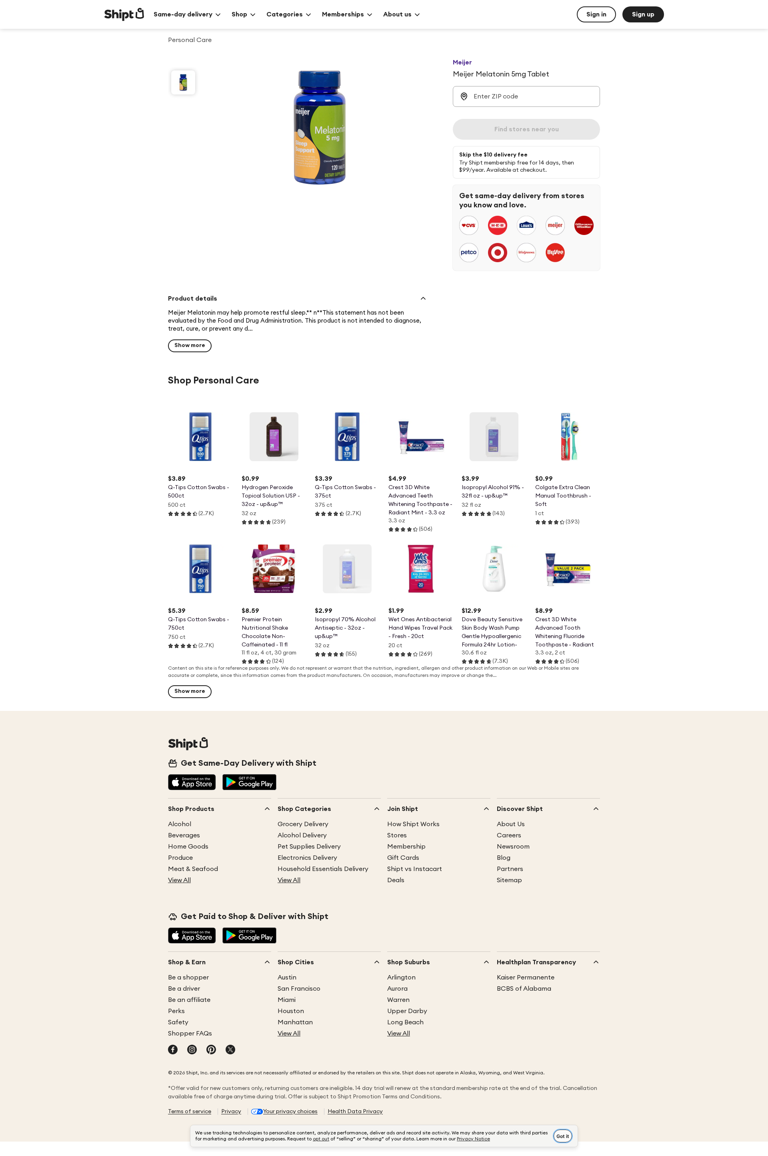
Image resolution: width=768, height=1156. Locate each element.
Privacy (231, 1111)
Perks (176, 1011)
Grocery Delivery (303, 824)
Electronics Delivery (307, 858)
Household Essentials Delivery (323, 869)
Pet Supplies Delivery (309, 846)
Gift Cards (403, 858)
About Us (511, 824)
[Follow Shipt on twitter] (230, 1050)
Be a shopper (188, 977)
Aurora (397, 988)
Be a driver (184, 988)
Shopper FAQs (190, 1033)
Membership (406, 846)
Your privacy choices (290, 1111)
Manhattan (295, 1022)
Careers (509, 835)
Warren (398, 1000)
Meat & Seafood (193, 869)
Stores (397, 835)
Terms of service (189, 1111)
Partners (510, 869)
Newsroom (513, 846)
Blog (503, 858)
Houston (291, 1011)
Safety (178, 1022)
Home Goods (188, 846)
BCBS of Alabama (524, 988)
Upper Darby (407, 1011)
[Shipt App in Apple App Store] (192, 783)
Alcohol (179, 824)
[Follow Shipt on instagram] (192, 1050)
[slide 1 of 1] (183, 82)
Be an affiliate (189, 1000)
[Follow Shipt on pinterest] (211, 1050)
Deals (395, 880)
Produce (180, 858)
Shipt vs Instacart (414, 869)
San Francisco (299, 988)
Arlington (401, 977)
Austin (287, 977)
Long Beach (405, 1022)
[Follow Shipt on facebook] (173, 1050)
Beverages (184, 835)
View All (179, 880)
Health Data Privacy (355, 1111)
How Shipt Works (413, 824)
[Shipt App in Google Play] (249, 783)
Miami (287, 1000)
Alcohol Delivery (302, 835)
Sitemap (509, 880)
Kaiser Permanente (525, 977)
